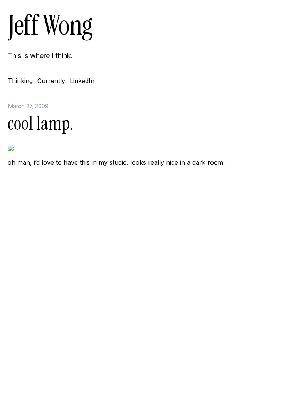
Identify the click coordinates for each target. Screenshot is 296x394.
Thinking (20, 81)
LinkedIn (82, 81)
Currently (51, 81)
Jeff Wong (50, 25)
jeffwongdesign (148, 223)
